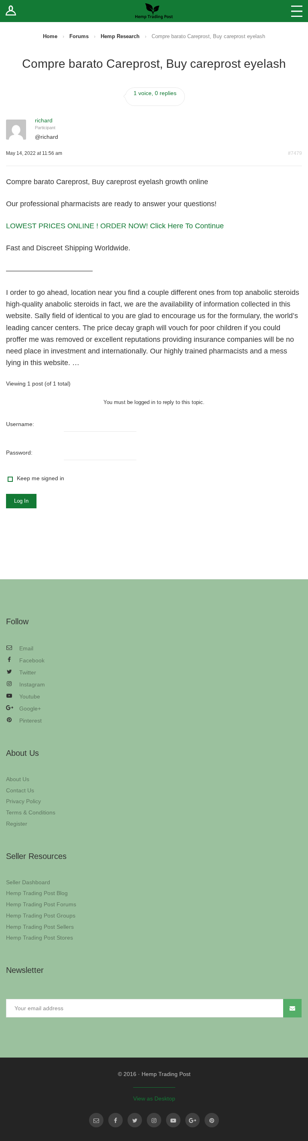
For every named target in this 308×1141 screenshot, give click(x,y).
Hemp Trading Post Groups (40, 915)
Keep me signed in (40, 478)
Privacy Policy (23, 801)
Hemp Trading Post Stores (39, 937)
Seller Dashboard (28, 882)
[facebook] (115, 1120)
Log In (21, 501)
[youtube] (173, 1120)
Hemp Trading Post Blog (37, 893)
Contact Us (20, 790)
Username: (20, 424)
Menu (297, 11)
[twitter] (135, 1120)
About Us (17, 779)
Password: (19, 452)
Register (16, 823)
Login (11, 11)
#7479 (295, 153)
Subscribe (292, 1008)
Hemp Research (120, 36)
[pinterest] (212, 1120)
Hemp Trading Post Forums (41, 904)
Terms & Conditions (30, 812)
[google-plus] (192, 1120)
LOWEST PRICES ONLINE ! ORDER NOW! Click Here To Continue (115, 226)
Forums (79, 36)
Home (50, 36)
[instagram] (154, 1120)
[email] (96, 1120)
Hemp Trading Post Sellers (40, 927)
